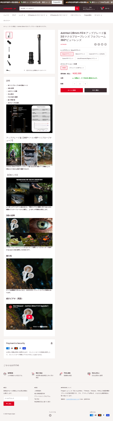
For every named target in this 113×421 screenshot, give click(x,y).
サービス (97, 15)
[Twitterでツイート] (102, 44)
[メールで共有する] (105, 44)
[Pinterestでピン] (99, 44)
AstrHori (63, 44)
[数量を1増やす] (85, 84)
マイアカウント (88, 9)
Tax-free (36, 399)
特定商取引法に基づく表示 (42, 401)
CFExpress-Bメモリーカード (58, 15)
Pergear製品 (87, 15)
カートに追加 (72, 90)
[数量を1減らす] (74, 84)
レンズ (21, 15)
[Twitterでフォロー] (50, 415)
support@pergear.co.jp (72, 399)
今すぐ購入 (95, 90)
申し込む (8, 403)
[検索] (77, 8)
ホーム (5, 26)
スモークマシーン (76, 15)
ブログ (14, 15)
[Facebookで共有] (95, 44)
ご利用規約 (37, 391)
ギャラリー (7, 20)
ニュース (6, 15)
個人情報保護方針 (39, 393)
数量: (62, 83)
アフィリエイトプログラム (42, 396)
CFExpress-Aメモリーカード (36, 15)
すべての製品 (12, 26)
